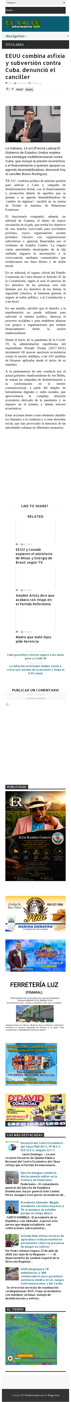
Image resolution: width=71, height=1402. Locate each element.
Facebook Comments (36, 698)
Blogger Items (53, 1395)
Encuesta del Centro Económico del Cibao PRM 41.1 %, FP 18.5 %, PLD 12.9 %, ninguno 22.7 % (42, 1146)
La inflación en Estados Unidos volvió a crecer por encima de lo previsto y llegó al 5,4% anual (35, 669)
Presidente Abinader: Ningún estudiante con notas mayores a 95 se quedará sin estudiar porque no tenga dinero (42, 1208)
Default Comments (36, 695)
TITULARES (14, 44)
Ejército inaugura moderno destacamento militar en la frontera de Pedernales (39, 1176)
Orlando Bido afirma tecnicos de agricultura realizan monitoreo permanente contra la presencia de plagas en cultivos (42, 1241)
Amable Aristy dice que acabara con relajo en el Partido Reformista (35, 599)
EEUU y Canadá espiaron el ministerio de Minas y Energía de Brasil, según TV (34, 555)
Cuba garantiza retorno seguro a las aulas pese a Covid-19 (35, 656)
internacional (22, 83)
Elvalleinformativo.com (34, 1395)
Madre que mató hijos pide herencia (33, 639)
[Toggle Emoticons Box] (7, 704)
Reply (10, 83)
